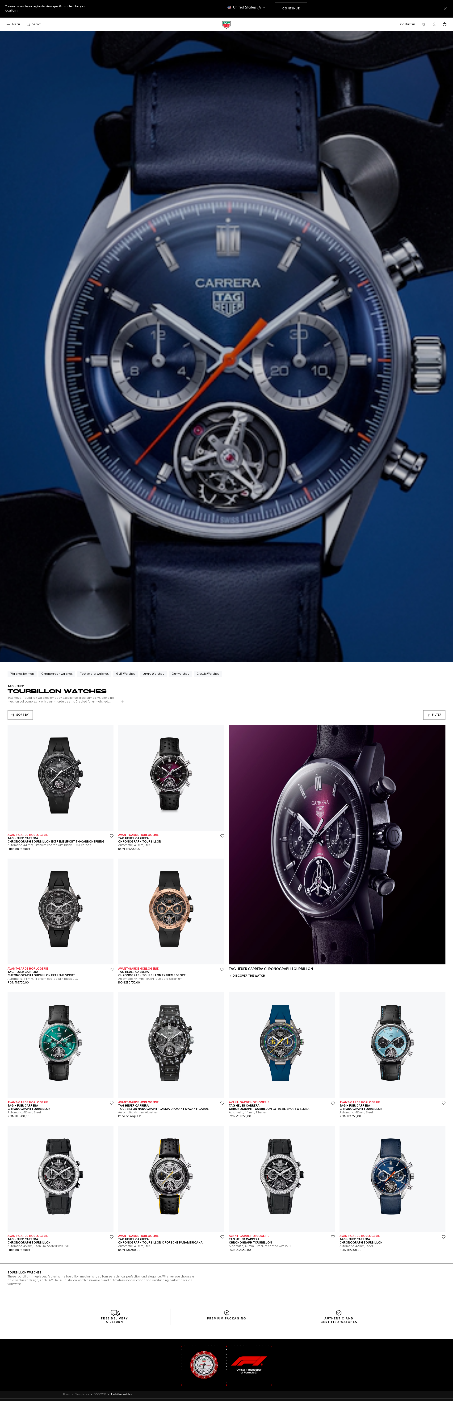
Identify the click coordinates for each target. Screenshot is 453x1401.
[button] (434, 24)
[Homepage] (226, 25)
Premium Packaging (226, 1318)
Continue (294, 8)
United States (244, 7)
